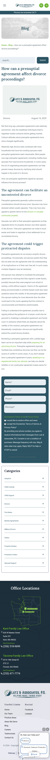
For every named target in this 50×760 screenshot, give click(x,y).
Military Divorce (9, 529)
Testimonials (10, 734)
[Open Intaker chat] (23, 759)
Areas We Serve (11, 722)
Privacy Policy (33, 417)
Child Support (9, 495)
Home (4, 45)
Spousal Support (10, 563)
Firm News (8, 512)
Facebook (27, 710)
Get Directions (9, 643)
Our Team (9, 714)
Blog (10, 45)
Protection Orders (10, 555)
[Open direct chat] (44, 729)
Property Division (10, 546)
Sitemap (11, 753)
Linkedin (27, 714)
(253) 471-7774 (46, 5)
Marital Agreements (11, 521)
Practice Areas (10, 718)
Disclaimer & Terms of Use (15, 417)
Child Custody (9, 487)
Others (6, 538)
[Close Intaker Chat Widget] (47, 729)
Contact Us (9, 738)
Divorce (7, 504)
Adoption (7, 478)
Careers (8, 730)
